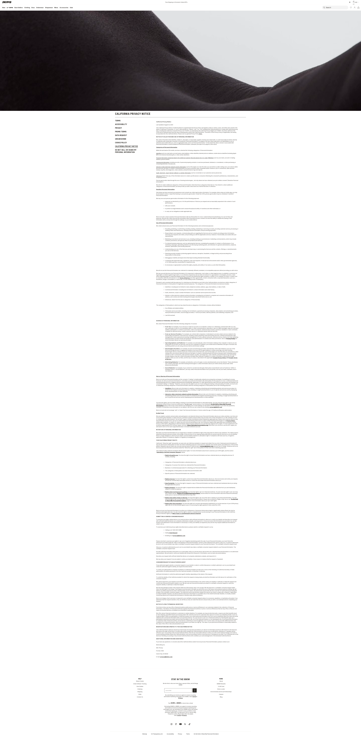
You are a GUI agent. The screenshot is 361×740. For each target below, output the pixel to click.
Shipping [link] (139, 691)
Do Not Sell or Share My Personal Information (206, 734)
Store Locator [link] (221, 689)
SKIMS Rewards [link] (221, 683)
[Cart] (358, 7)
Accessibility (170, 734)
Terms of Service (185, 278)
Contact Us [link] (140, 697)
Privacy (180, 734)
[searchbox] (337, 7)
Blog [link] (221, 697)
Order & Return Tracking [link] (139, 683)
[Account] (354, 7)
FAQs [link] (139, 694)
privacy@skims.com (216, 407)
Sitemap (144, 734)
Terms (188, 734)
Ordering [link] (139, 689)
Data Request (173, 533)
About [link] (221, 681)
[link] (171, 724)
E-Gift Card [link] (221, 686)
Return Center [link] (140, 681)
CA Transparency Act (157, 734)
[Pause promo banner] (350, 2)
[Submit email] (195, 690)
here (200, 134)
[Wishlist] (351, 7)
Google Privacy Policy (219, 357)
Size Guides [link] (140, 686)
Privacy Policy (230, 420)
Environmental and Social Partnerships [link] (221, 691)
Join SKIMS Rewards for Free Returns (176, 2)
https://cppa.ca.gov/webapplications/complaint (186, 513)
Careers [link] (221, 694)
